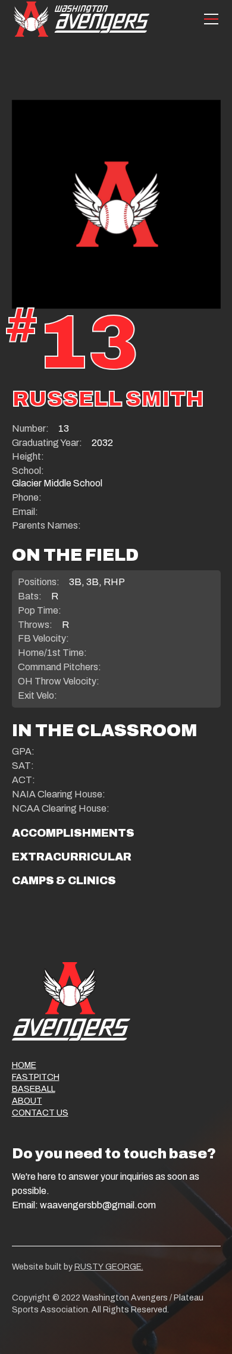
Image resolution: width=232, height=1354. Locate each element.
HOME (24, 1065)
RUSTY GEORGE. (108, 1266)
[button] (209, 19)
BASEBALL (33, 1089)
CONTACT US (40, 1112)
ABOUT (27, 1101)
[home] (81, 18)
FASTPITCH (35, 1077)
